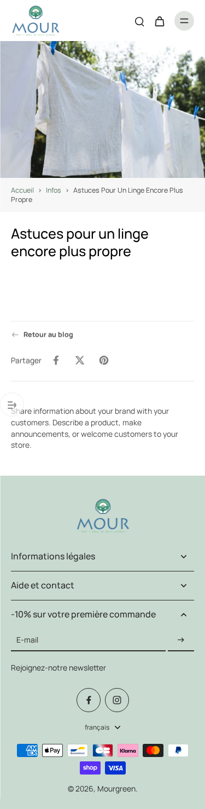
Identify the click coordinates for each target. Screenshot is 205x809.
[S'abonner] (181, 640)
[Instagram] (117, 700)
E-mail (27, 640)
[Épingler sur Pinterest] (104, 360)
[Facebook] (89, 700)
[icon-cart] (159, 21)
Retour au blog (48, 334)
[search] (139, 21)
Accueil (22, 190)
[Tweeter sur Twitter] (80, 360)
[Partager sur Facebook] (56, 360)
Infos (53, 190)
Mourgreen (116, 788)
